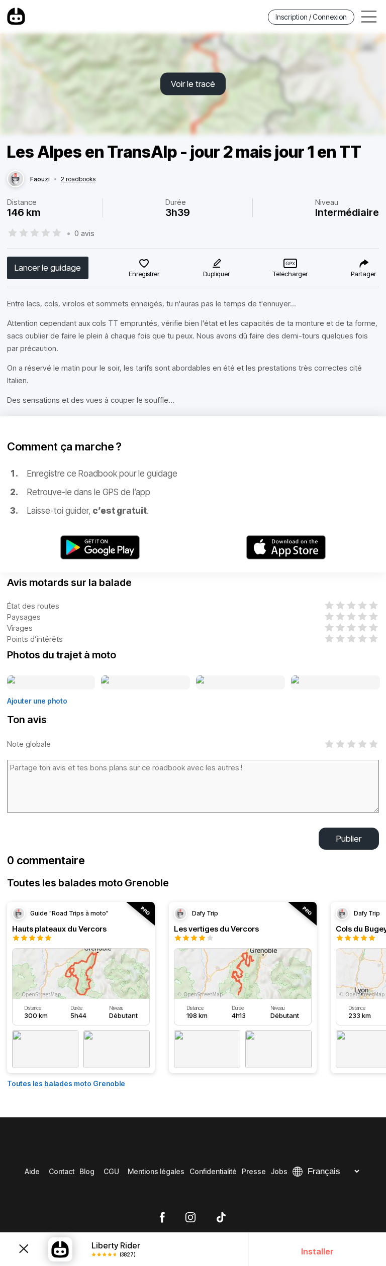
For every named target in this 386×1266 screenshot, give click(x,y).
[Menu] (369, 17)
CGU (111, 1171)
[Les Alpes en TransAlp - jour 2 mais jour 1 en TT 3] (240, 682)
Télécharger (290, 274)
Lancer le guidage (48, 268)
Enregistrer (144, 274)
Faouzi (40, 179)
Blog (86, 1171)
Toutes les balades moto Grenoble (66, 1083)
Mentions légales (156, 1171)
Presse (254, 1171)
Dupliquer (216, 274)
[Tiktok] (221, 1218)
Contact (61, 1171)
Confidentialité (213, 1171)
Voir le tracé (193, 84)
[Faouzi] (15, 179)
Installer (317, 1251)
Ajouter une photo (37, 701)
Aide (32, 1171)
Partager (363, 274)
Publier (348, 839)
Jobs (279, 1171)
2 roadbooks (78, 179)
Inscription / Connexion (311, 17)
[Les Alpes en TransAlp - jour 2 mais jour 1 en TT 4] (335, 682)
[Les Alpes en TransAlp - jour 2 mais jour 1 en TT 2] (145, 682)
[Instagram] (190, 1218)
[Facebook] (162, 1218)
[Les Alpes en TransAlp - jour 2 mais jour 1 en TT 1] (51, 682)
